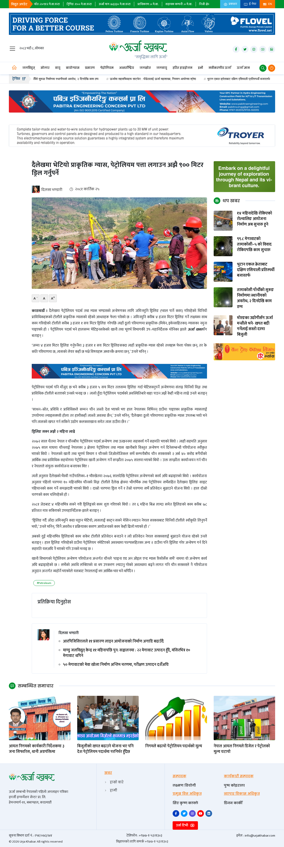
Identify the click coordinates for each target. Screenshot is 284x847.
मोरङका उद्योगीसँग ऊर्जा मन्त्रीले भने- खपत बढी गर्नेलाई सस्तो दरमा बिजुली (255, 326)
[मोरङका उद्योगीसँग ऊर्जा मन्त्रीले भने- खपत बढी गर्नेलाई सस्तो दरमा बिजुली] (223, 325)
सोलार (45, 68)
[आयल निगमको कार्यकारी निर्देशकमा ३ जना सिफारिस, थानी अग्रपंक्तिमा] (40, 718)
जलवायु (161, 68)
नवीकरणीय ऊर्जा (220, 68)
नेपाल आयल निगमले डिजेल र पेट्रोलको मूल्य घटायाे (242, 749)
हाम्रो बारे (117, 782)
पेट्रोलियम (107, 68)
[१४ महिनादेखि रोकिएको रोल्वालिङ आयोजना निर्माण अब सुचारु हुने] (223, 221)
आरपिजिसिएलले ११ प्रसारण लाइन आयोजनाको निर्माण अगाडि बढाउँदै (113, 641)
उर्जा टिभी (182, 825)
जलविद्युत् (28, 68)
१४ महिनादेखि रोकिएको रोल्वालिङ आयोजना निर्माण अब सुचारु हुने (254, 219)
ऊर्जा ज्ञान (243, 68)
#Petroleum (44, 583)
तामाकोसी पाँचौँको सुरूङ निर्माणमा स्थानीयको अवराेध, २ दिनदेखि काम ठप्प (255, 298)
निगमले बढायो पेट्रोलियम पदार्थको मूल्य (173, 746)
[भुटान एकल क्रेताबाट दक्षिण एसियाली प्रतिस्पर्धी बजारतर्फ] (223, 272)
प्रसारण (90, 68)
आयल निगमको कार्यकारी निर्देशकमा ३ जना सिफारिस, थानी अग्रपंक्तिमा (36, 749)
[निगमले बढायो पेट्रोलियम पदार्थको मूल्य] (176, 718)
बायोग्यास (72, 68)
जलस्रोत (145, 68)
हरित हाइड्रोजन (182, 68)
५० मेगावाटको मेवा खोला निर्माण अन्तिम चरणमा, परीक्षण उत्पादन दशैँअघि (116, 665)
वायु (57, 68)
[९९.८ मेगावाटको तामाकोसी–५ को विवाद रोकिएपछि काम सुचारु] (223, 246)
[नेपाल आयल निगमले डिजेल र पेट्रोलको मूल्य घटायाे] (244, 718)
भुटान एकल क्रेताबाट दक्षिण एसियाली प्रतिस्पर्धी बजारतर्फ (214, 79)
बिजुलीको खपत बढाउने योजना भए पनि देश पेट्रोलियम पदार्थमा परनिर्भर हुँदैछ (105, 749)
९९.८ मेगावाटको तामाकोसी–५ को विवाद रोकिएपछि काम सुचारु (254, 244)
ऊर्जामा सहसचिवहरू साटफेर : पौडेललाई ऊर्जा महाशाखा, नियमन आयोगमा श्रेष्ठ (128, 79)
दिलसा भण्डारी (51, 189)
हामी (113, 790)
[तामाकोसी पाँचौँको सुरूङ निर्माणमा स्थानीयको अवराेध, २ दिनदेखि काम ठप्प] (223, 297)
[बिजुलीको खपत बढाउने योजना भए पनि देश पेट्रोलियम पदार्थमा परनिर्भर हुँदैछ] (108, 718)
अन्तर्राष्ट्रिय (126, 68)
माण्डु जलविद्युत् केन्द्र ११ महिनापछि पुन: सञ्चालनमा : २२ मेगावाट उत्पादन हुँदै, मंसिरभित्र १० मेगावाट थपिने (126, 653)
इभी (200, 68)
